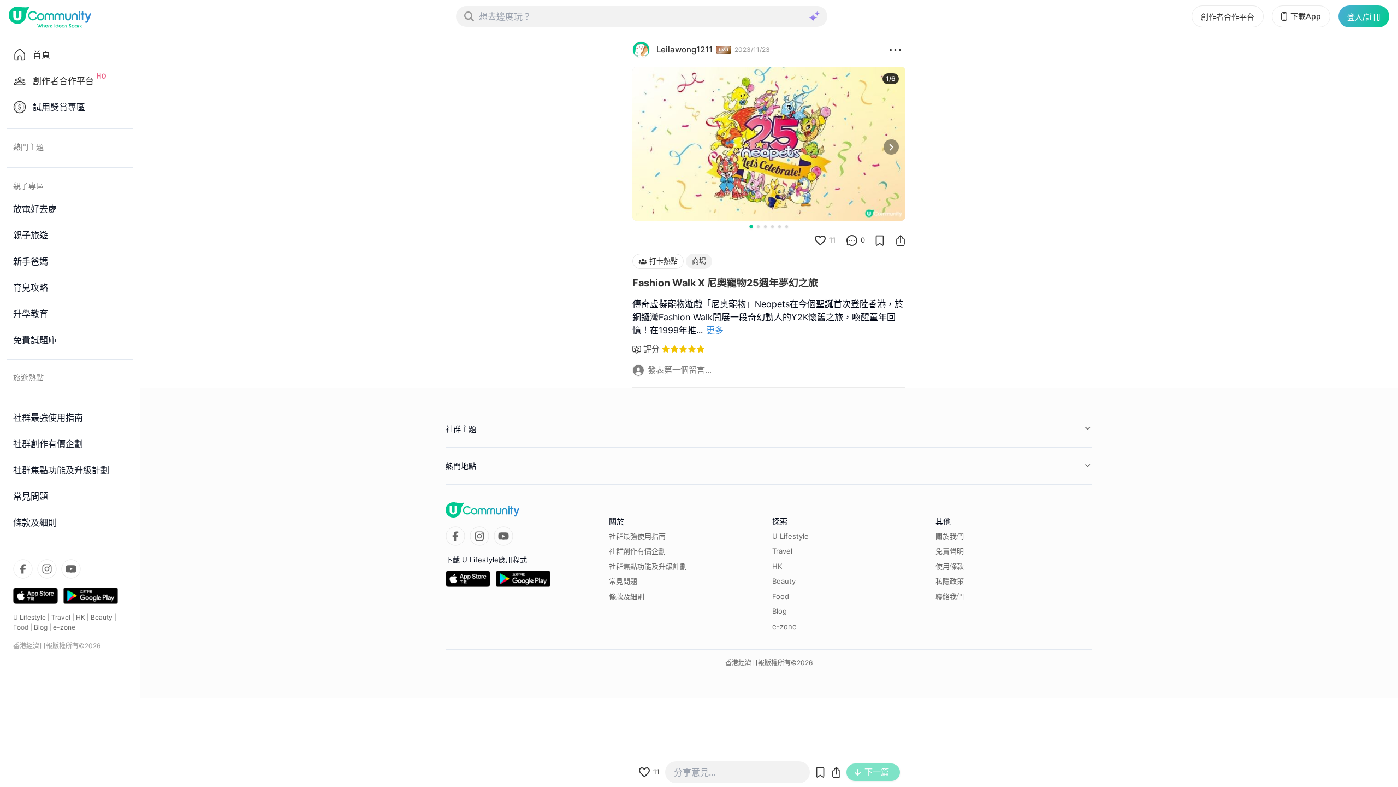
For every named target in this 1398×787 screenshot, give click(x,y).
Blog (41, 627)
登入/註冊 (1364, 16)
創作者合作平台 (1227, 16)
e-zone (64, 627)
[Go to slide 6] (786, 226)
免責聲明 (949, 551)
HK (80, 617)
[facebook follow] (23, 569)
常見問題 (623, 581)
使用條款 (949, 566)
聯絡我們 (949, 596)
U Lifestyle (29, 617)
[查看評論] (851, 240)
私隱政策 (949, 581)
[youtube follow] (71, 569)
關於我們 (949, 536)
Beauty (101, 617)
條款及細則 (626, 596)
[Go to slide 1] (751, 226)
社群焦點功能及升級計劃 (648, 566)
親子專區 (28, 185)
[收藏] (880, 240)
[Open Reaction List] (895, 50)
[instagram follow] (47, 569)
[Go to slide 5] (779, 226)
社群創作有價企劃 (637, 551)
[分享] (900, 240)
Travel (60, 617)
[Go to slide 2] (758, 226)
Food (20, 627)
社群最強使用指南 (637, 536)
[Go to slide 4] (772, 226)
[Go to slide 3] (765, 226)
